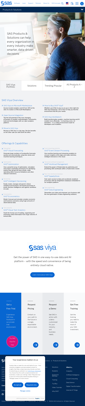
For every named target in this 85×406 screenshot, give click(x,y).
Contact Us (72, 3)
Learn (24, 3)
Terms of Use (32, 401)
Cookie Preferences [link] (7, 401)
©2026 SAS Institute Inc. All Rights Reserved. (62, 401)
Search (62, 3)
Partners (38, 3)
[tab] (10, 85)
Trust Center (42, 401)
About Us (46, 3)
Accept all (17, 385)
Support (30, 3)
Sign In (82, 3)
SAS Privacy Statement (34, 371)
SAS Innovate (56, 3)
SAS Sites (77, 3)
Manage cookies (25, 391)
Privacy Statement (20, 401)
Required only (31, 385)
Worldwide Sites (67, 3)
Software (17, 3)
